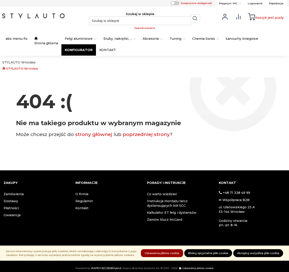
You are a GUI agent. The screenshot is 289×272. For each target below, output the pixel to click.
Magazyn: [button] (228, 3)
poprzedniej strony (146, 134)
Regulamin (84, 201)
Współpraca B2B (235, 200)
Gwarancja (12, 215)
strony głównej (93, 134)
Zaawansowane (144, 28)
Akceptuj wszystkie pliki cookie (258, 253)
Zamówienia (14, 194)
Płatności (11, 208)
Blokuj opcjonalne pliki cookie (208, 253)
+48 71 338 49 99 (236, 193)
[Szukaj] (195, 18)
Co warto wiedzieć (162, 194)
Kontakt (82, 208)
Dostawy (11, 201)
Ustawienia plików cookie (162, 253)
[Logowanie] (224, 16)
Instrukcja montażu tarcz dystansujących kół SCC (167, 203)
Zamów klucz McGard (164, 220)
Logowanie (255, 3)
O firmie (82, 194)
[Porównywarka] (238, 16)
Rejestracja (276, 3)
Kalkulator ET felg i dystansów (171, 213)
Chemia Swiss (204, 39)
